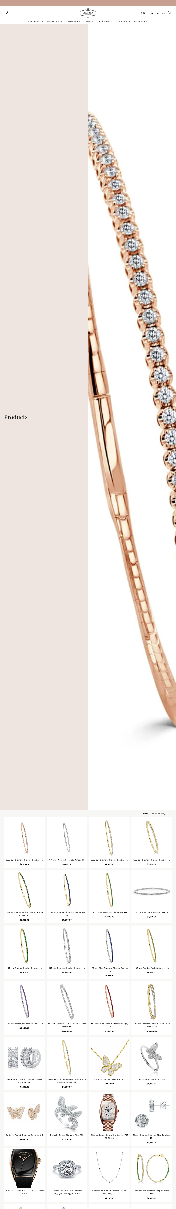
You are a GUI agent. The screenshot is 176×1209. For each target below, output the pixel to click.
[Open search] (152, 13)
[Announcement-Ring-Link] (7, 3)
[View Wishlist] (163, 13)
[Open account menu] (158, 13)
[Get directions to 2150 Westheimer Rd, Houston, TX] (7, 13)
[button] (158, 814)
